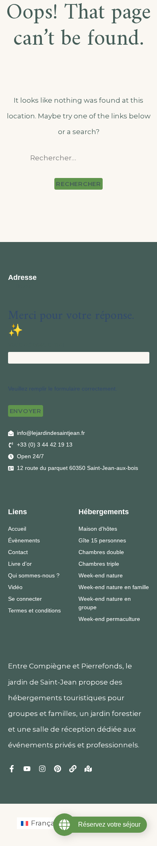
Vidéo (15, 587)
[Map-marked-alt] (88, 768)
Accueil (17, 528)
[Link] (72, 768)
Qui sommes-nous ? (34, 575)
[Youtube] (27, 768)
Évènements (24, 540)
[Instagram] (42, 768)
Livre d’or (20, 564)
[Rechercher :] (79, 158)
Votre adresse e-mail (36, 344)
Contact (18, 552)
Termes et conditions (34, 610)
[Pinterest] (57, 768)
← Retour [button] (20, 286)
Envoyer (25, 411)
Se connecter (25, 599)
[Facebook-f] (11, 768)
